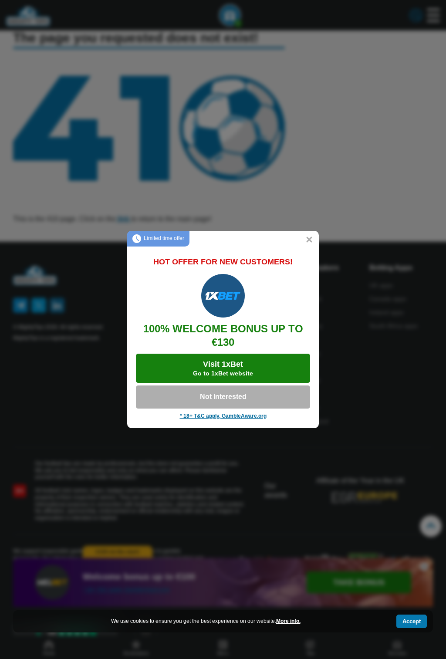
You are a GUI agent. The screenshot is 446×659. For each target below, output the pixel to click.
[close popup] (309, 240)
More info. (288, 621)
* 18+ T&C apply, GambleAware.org (223, 416)
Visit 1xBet (223, 368)
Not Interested (223, 396)
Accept (411, 621)
